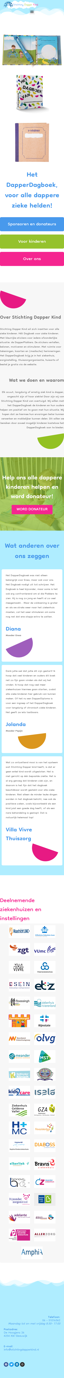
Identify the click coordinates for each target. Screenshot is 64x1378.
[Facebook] (6, 1364)
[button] (32, 12)
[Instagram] (22, 1364)
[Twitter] (11, 1364)
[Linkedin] (17, 1364)
